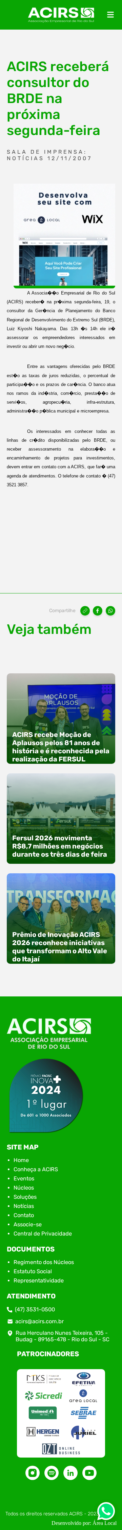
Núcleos (24, 1187)
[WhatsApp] (110, 611)
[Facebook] (97, 611)
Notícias (24, 1206)
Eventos (24, 1178)
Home (21, 1160)
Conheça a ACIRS (36, 1169)
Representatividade (39, 1280)
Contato (24, 1215)
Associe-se (28, 1224)
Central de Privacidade (43, 1233)
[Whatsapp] (106, 1513)
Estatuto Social (33, 1271)
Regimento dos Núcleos (44, 1262)
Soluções (25, 1197)
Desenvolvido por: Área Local (84, 1523)
